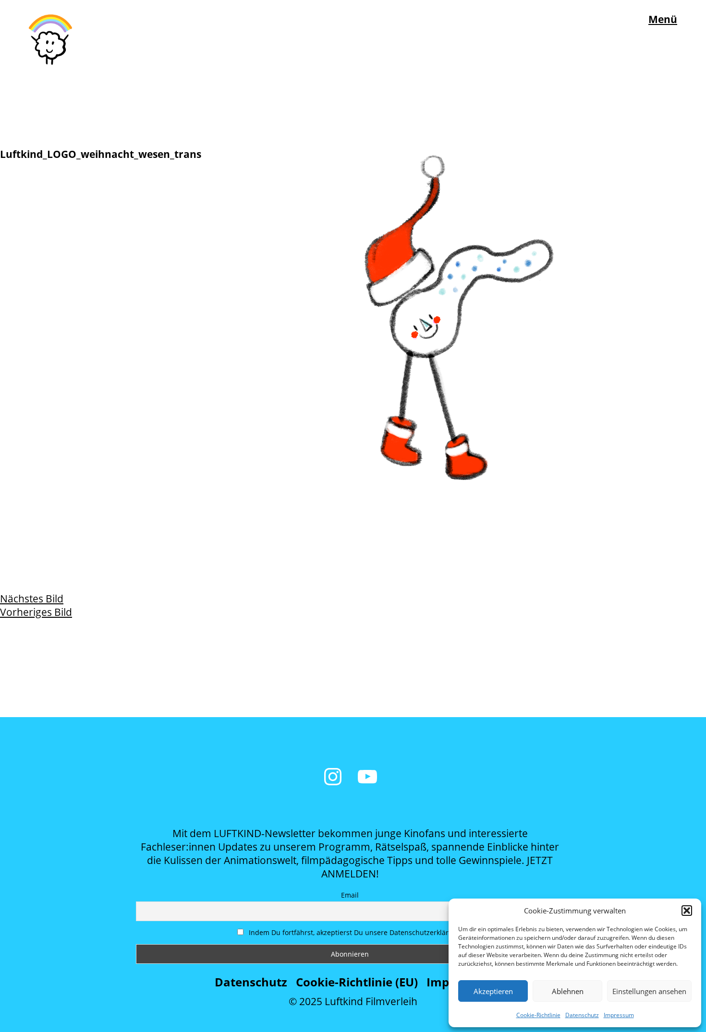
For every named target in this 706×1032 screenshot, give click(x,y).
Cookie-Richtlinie (538, 1015)
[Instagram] (332, 776)
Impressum (619, 1015)
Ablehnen (568, 991)
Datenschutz (582, 1015)
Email (350, 895)
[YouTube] (367, 776)
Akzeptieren (493, 991)
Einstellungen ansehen (649, 991)
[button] (687, 910)
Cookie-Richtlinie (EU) (357, 982)
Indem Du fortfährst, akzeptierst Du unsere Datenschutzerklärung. (355, 932)
